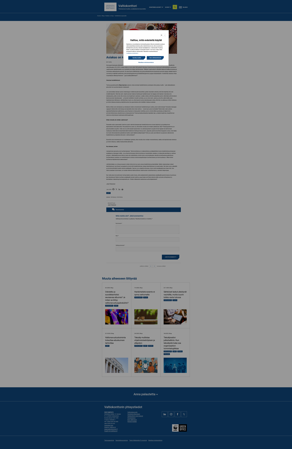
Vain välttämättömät (155, 58)
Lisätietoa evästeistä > (132, 53)
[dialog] (146, 48)
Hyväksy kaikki (137, 58)
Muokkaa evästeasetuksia (146, 62)
